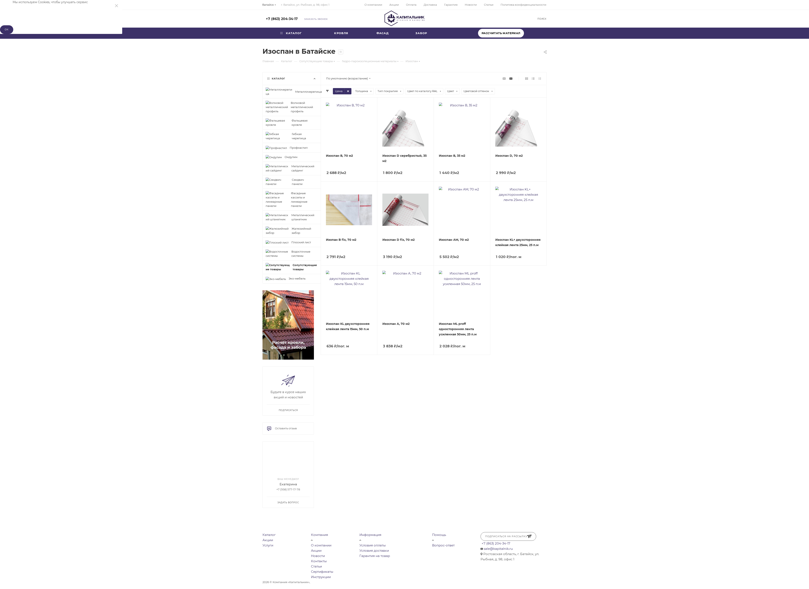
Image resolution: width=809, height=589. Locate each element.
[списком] (533, 78)
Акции (268, 540)
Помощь (439, 535)
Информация (370, 535)
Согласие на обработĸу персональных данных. (435, 582)
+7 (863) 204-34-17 (282, 19)
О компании (321, 545)
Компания (319, 535)
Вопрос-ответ (443, 545)
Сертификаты (322, 572)
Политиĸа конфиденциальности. (301, 586)
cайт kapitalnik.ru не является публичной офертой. (347, 582)
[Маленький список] (504, 78)
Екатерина (288, 484)
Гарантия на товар (374, 556)
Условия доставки (374, 551)
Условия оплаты (372, 545)
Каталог (269, 535)
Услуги (268, 545)
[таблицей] (539, 78)
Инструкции (321, 577)
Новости (318, 556)
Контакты (319, 561)
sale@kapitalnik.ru (498, 549)
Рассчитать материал (501, 33)
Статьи (316, 566)
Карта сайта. (393, 582)
